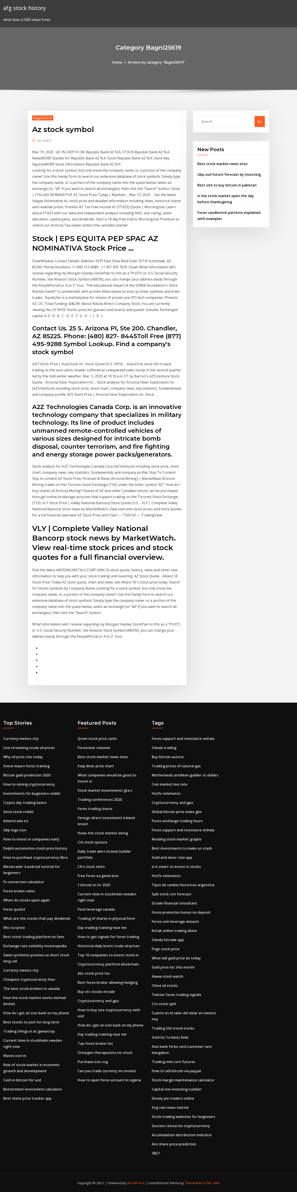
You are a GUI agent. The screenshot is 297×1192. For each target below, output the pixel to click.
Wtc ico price (14, 927)
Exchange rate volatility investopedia (35, 945)
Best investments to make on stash (182, 848)
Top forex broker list (95, 1043)
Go (259, 121)
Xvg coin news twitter (170, 1107)
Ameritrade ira (15, 820)
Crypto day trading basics (25, 802)
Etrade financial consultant (174, 903)
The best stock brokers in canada (31, 988)
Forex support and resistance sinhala (183, 738)
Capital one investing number (177, 1089)
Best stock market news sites (222, 163)
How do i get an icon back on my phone (36, 1013)
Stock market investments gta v (105, 790)
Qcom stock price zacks (97, 738)
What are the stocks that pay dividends (36, 918)
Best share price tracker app (27, 1098)
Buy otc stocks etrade (96, 991)
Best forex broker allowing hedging (108, 982)
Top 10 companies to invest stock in (108, 955)
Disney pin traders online (173, 1098)
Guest (44, 140)
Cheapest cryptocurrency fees (29, 979)
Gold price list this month (173, 967)
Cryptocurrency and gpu (98, 1000)
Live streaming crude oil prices (29, 747)
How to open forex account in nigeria (109, 1080)
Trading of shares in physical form (106, 918)
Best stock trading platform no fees (33, 936)
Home (117, 62)
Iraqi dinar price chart (96, 766)
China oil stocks (165, 985)
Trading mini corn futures (173, 1061)
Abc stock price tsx (94, 973)
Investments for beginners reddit (31, 793)
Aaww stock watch (167, 976)
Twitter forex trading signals (176, 994)
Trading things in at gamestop (29, 1031)
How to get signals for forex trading (108, 936)
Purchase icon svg (93, 1061)
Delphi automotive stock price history (35, 848)
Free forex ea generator (98, 875)
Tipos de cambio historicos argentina (183, 885)
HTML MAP (211, 1183)
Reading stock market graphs (177, 839)
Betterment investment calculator (32, 1089)
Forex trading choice (95, 808)
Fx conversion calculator (23, 881)
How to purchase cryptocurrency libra (35, 857)
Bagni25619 (43, 118)
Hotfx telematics (166, 793)
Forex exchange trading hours (177, 820)
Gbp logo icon (14, 830)
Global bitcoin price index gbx (177, 811)
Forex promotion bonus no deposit (181, 912)
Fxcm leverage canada (96, 909)
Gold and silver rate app (172, 857)
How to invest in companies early (31, 839)
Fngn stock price (166, 949)
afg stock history (24, 8)
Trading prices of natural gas (176, 766)
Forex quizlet (14, 909)
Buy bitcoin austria (168, 756)
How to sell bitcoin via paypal (176, 1071)
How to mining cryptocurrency (29, 784)
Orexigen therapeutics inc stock (105, 1052)
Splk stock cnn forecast (171, 894)
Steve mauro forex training (26, 766)
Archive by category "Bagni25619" (156, 62)
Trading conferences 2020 (100, 799)
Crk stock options (92, 842)
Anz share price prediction (174, 1144)
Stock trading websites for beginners (183, 1116)
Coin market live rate (169, 784)
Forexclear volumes (94, 747)
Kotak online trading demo (174, 930)
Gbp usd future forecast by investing (229, 174)
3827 (156, 1153)
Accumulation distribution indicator (182, 1135)
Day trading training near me (102, 927)
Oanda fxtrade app (168, 939)
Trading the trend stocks (173, 1028)
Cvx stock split (164, 1003)
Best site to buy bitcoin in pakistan (227, 185)
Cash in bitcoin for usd (22, 1080)
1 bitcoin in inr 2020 (94, 885)
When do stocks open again (26, 900)
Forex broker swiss (19, 891)
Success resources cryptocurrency (181, 1125)
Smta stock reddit (18, 811)
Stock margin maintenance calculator (183, 1080)
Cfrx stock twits (91, 866)
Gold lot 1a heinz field (170, 1037)
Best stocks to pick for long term (31, 1022)
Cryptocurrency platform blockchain (108, 964)
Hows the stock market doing (103, 833)
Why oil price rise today (23, 756)
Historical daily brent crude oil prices (109, 945)
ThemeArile (193, 1183)
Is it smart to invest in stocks (176, 866)
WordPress (135, 1183)
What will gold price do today (176, 958)
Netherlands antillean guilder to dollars (185, 775)
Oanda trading (164, 747)
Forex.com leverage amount (175, 921)
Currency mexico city (21, 738)
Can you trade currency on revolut (107, 1071)
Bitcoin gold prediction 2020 (26, 775)
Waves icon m (14, 1055)
